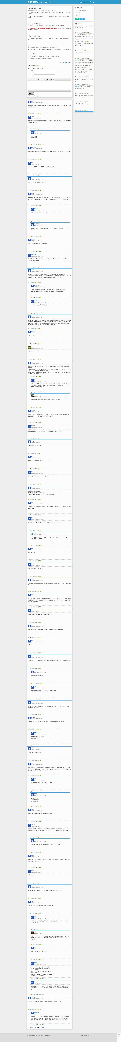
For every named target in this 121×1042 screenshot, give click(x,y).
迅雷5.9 (69, 62)
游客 (75, 26)
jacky (32, 870)
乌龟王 (32, 487)
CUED (93, 1035)
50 (35, 1027)
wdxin (32, 747)
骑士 (30, 65)
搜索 (90, 2)
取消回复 (37, 65)
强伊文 (49, 10)
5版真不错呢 (77, 86)
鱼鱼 (75, 43)
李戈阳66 (76, 52)
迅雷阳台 (33, 2)
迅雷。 (76, 60)
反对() (35, 113)
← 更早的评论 (30, 1027)
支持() (31, 113)
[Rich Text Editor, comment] (49, 85)
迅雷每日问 (48, 2)
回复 (40, 113)
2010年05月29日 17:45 (32, 10)
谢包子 (76, 69)
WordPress (47, 1035)
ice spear (76, 95)
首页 (42, 2)
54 (40, 1027)
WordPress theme (84, 1035)
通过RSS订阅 (93, 2)
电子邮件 (32, 73)
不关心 (79, 14)
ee (75, 103)
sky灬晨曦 (77, 78)
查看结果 (82, 18)
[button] (30, 80)
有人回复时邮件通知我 (32, 95)
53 (38, 1027)
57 (42, 1027)
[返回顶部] (119, 1040)
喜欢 (79, 12)
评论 (53, 10)
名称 (32, 70)
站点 (33, 76)
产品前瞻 (65, 62)
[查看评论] (119, 1035)
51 (36, 1027)
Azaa (76, 34)
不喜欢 (79, 16)
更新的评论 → (45, 1027)
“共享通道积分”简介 (35, 8)
